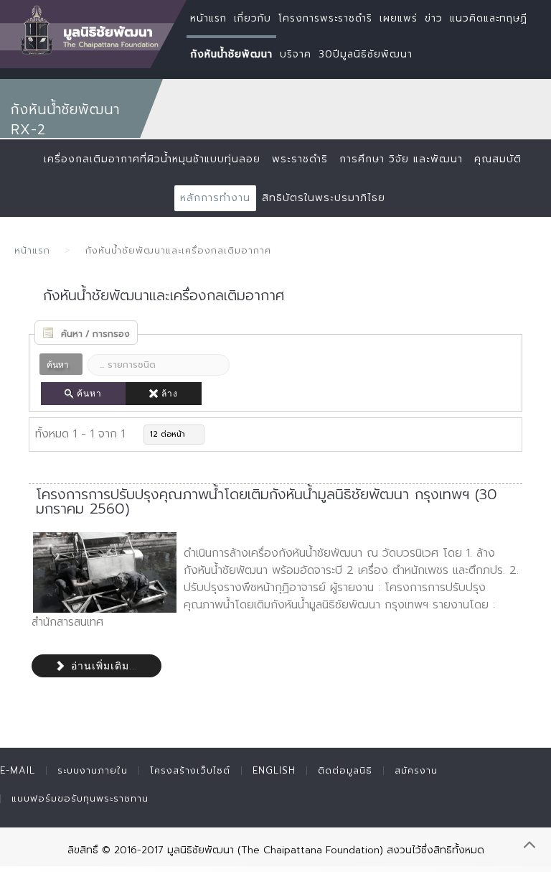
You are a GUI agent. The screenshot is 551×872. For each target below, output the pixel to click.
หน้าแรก (32, 250)
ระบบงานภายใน (92, 770)
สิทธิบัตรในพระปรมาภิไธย (323, 197)
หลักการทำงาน (215, 197)
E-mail (17, 770)
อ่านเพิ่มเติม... (103, 666)
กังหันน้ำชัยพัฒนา (231, 54)
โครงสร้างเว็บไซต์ (190, 770)
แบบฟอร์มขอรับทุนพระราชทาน (80, 798)
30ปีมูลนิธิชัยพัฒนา (366, 54)
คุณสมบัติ (498, 159)
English (274, 770)
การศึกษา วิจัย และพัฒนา (401, 159)
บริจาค (295, 54)
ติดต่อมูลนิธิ (345, 770)
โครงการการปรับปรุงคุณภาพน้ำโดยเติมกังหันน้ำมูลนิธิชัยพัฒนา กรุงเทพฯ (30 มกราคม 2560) (266, 501)
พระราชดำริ (300, 159)
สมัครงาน (416, 770)
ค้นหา (89, 394)
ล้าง (169, 394)
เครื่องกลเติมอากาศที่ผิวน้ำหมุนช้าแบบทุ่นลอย (152, 159)
